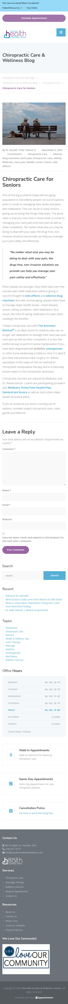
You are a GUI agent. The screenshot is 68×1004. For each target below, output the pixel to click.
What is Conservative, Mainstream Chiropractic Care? (33, 602)
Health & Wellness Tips (17, 638)
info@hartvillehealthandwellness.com (24, 852)
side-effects (32, 296)
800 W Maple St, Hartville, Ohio (21, 845)
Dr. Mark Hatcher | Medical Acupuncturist (27, 610)
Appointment (45, 997)
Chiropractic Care (37, 154)
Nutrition (10, 649)
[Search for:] (22, 575)
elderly (57, 158)
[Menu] (61, 32)
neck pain (19, 162)
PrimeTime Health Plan (36, 387)
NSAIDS (31, 162)
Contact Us (11, 896)
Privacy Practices (14, 929)
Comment (8, 449)
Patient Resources (11, 7)
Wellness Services (15, 659)
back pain (26, 158)
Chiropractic (12, 627)
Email (6, 504)
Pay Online (32, 7)
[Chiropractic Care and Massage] (15, 33)
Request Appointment (17, 891)
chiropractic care (42, 158)
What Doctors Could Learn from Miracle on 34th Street (34, 599)
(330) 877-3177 (13, 848)
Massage (10, 645)
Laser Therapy (13, 642)
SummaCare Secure (14, 392)
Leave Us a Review (15, 925)
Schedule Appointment (34, 18)
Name (6, 490)
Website (7, 519)
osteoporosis (54, 348)
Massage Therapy (15, 882)
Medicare (7, 162)
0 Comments (14, 154)
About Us (10, 911)
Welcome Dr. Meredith (17, 595)
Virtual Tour (11, 920)
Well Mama (11, 656)
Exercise (10, 634)
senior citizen (43, 162)
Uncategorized (13, 652)
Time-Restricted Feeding (18, 606)
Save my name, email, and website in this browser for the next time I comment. (33, 539)
